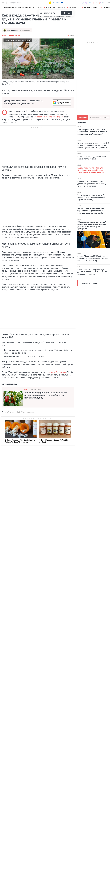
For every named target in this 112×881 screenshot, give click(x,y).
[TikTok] (103, 2)
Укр (108, 3)
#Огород (30, 412)
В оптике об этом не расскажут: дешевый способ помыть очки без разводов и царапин (92, 272)
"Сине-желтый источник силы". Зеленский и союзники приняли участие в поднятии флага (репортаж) (91, 225)
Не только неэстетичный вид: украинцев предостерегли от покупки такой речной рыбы (91, 210)
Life (25, 389)
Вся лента (81, 123)
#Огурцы (10, 412)
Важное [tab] (106, 117)
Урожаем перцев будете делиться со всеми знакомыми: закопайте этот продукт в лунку (45, 395)
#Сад (18, 412)
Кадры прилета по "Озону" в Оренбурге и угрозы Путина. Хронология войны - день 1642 (91, 170)
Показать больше (90, 283)
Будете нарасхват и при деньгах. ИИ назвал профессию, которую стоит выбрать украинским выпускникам (93, 145)
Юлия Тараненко (12, 30)
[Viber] (86, 3)
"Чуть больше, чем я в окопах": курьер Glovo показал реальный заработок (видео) (91, 197)
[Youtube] (93, 2)
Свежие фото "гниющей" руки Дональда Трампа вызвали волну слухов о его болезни (91, 183)
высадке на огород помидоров (49, 117)
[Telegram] (90, 2)
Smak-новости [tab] (95, 117)
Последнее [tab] (83, 117)
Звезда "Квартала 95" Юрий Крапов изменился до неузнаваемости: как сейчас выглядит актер (92, 258)
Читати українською (11, 35)
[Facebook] (82, 2)
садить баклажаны (57, 372)
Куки (55, 13)
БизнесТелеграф (91, 7)
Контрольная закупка (55, 7)
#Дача (23, 412)
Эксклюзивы (74, 7)
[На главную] (56, 3)
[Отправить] (28, 2)
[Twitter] (96, 2)
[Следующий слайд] (110, 7)
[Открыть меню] (3, 3)
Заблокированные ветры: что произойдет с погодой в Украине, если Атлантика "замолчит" (92, 132)
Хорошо (67, 13)
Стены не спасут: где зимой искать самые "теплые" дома (92, 158)
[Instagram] (99, 2)
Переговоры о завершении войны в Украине (23, 7)
